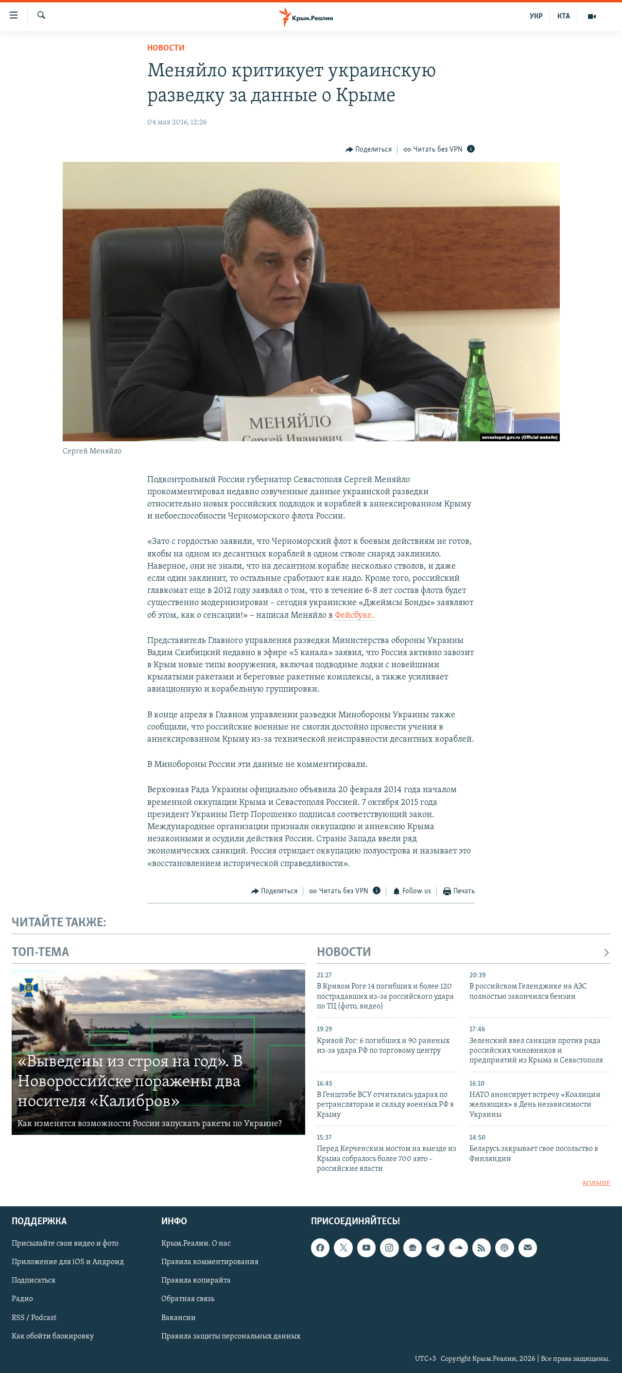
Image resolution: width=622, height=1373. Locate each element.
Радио (22, 1299)
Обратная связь (187, 1299)
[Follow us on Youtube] (366, 1247)
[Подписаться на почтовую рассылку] (527, 1247)
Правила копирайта (196, 1281)
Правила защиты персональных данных (230, 1336)
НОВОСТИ (344, 952)
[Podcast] (504, 1247)
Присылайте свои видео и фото (65, 1244)
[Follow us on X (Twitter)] (343, 1247)
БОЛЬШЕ (596, 1184)
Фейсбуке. (353, 615)
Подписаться (33, 1281)
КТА (563, 16)
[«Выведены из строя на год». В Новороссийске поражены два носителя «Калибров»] (158, 1052)
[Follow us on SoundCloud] (458, 1247)
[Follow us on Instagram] (389, 1247)
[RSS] (481, 1247)
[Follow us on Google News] (412, 1247)
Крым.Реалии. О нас (196, 1244)
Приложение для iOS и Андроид (68, 1262)
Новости (166, 48)
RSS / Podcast (34, 1317)
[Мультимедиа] (591, 16)
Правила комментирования (210, 1262)
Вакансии (178, 1317)
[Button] (369, 149)
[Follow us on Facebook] (320, 1247)
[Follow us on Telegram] (435, 1247)
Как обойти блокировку (53, 1336)
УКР (536, 16)
